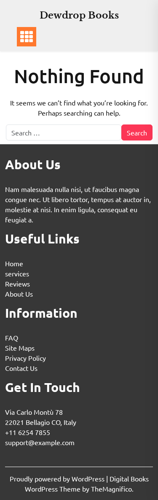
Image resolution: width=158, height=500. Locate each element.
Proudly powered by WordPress (58, 478)
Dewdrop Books (79, 15)
